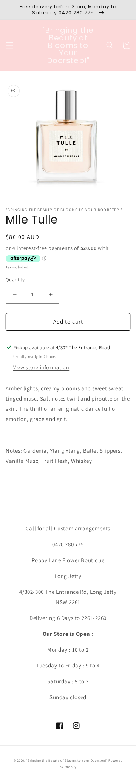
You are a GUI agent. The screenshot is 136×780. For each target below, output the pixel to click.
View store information (41, 367)
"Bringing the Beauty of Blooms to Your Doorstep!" (66, 760)
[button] (9, 45)
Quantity (15, 279)
